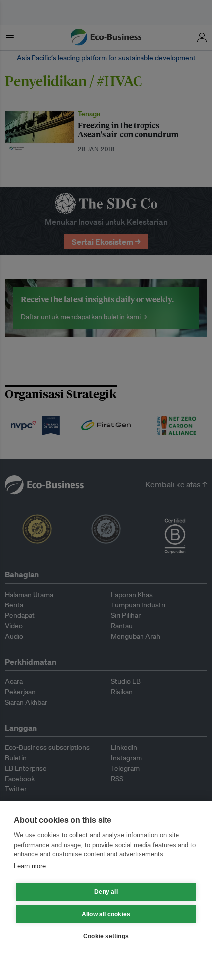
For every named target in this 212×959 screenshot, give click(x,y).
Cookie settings (106, 936)
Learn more (30, 866)
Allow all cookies (106, 914)
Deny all (106, 891)
